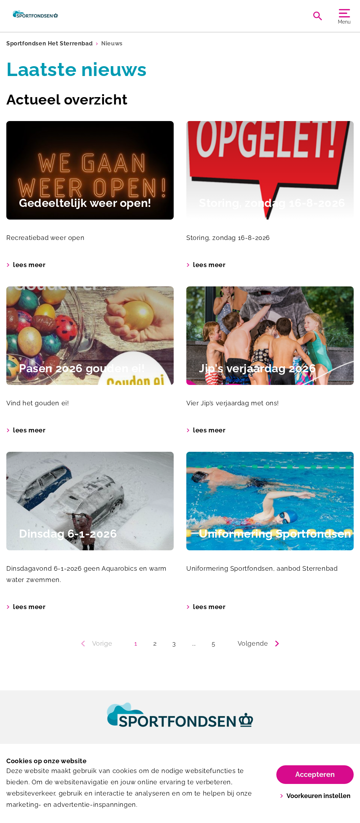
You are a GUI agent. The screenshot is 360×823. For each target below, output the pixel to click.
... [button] (194, 643)
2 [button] (155, 643)
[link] (180, 721)
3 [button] (174, 643)
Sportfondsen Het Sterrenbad (49, 43)
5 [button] (214, 643)
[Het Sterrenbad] (35, 16)
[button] (99, 643)
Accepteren (315, 774)
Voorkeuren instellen (319, 795)
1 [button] (135, 643)
